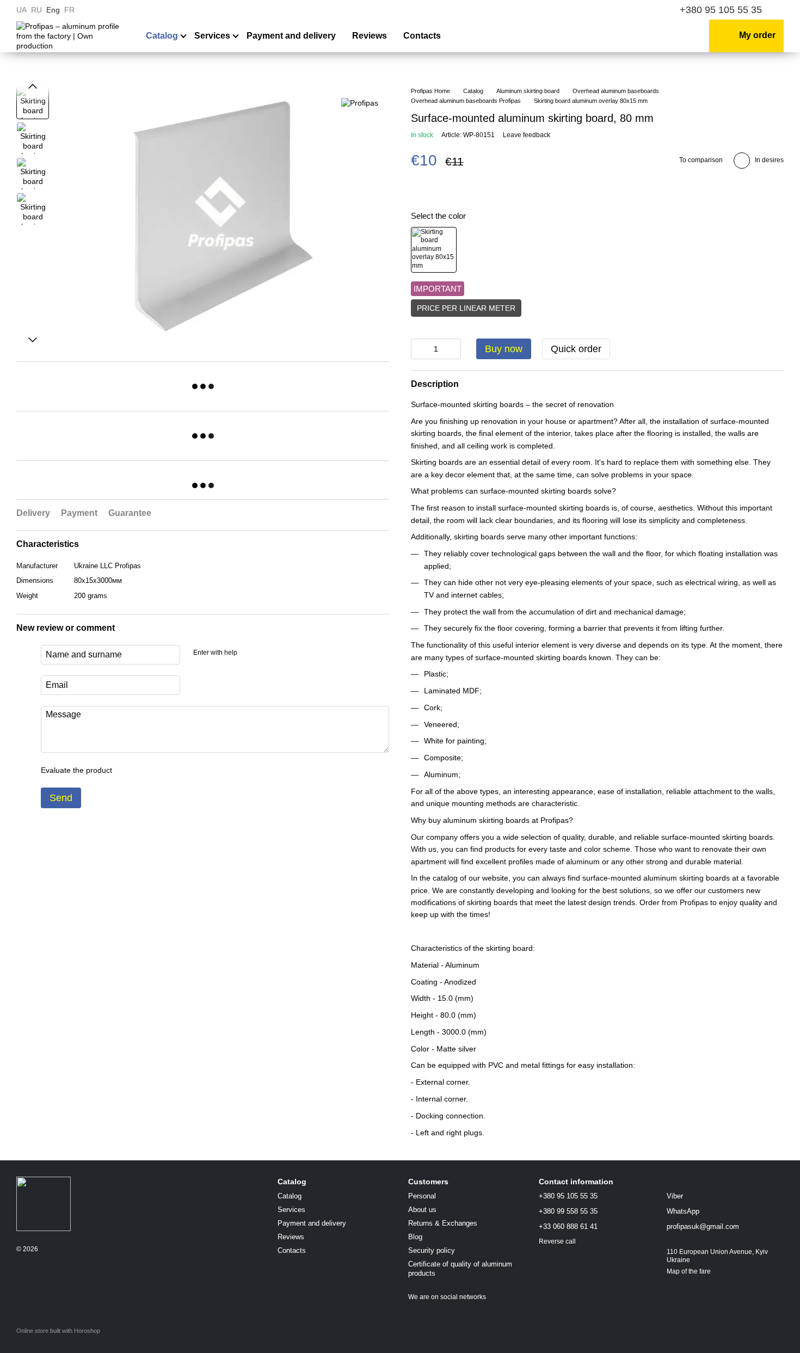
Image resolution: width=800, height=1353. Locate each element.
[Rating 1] (130, 770)
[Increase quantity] (452, 349)
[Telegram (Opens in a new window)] (647, 9)
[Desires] (658, 36)
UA (21, 10)
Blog (415, 1237)
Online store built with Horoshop (58, 1330)
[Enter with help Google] (266, 653)
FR (69, 10)
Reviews (369, 35)
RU (36, 10)
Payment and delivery (291, 35)
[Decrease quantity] (419, 349)
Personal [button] (422, 1196)
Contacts (422, 35)
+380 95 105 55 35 (721, 10)
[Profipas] (360, 102)
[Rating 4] (182, 770)
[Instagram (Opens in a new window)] (608, 9)
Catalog (162, 35)
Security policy (431, 1250)
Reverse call (557, 1241)
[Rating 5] (199, 770)
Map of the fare (689, 1271)
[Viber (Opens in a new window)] (634, 9)
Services (212, 35)
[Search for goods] (628, 36)
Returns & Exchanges (442, 1223)
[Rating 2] (147, 770)
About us (422, 1210)
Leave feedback (526, 135)
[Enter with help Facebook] (249, 653)
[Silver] (434, 250)
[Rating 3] (165, 770)
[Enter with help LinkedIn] (284, 653)
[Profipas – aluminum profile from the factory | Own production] (43, 1203)
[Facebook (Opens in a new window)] (621, 9)
